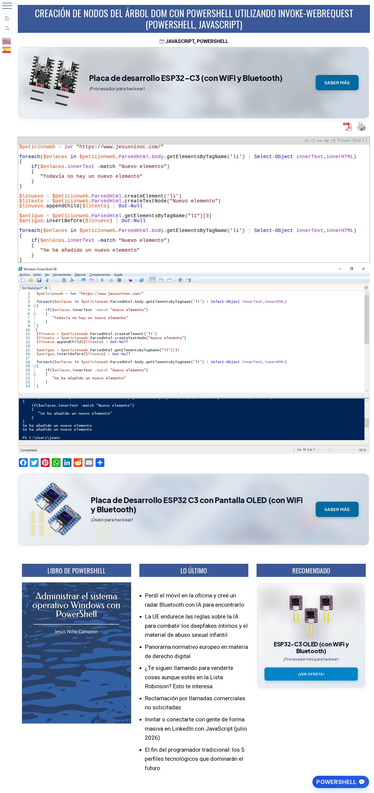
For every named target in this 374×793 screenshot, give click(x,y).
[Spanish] (6, 49)
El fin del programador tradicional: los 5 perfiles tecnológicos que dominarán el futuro (194, 758)
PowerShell (212, 41)
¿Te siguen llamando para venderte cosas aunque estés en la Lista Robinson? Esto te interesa (189, 677)
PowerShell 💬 (340, 782)
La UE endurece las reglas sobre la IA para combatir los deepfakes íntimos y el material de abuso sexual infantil (196, 625)
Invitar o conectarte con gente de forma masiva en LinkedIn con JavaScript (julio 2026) (196, 728)
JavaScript (179, 41)
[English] (6, 40)
